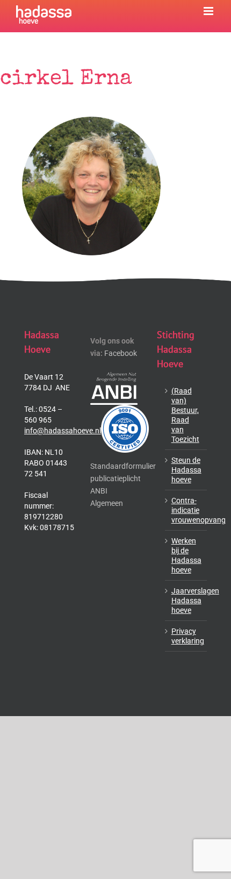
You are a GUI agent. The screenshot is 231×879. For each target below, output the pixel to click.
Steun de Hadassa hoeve (186, 470)
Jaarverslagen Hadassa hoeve (186, 600)
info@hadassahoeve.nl (62, 430)
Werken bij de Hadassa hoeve (186, 555)
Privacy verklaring (186, 636)
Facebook (120, 353)
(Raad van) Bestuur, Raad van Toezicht (185, 415)
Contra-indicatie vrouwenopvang (186, 510)
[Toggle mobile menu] (209, 11)
